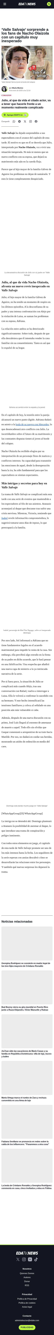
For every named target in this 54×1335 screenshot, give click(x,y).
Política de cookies (27, 1303)
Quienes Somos (27, 1273)
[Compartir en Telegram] (19, 121)
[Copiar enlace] (31, 121)
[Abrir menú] (5, 4)
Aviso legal (27, 1307)
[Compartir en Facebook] (36, 121)
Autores (27, 1277)
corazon (6, 95)
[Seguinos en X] (49, 4)
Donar (27, 1281)
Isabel (5, 518)
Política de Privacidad (27, 1299)
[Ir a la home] (27, 4)
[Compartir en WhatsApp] (14, 121)
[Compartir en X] (25, 121)
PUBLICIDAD (27, 1327)
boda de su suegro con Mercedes (32, 424)
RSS (27, 1285)
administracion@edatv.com (27, 1320)
